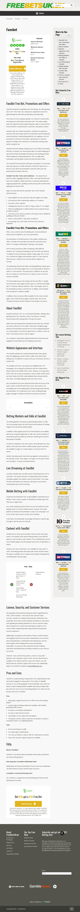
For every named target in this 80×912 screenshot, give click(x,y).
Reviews (17, 19)
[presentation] (10, 407)
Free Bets (9, 19)
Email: (43, 870)
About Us (9, 845)
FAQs (61, 84)
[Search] (71, 5)
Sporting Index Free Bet (30, 846)
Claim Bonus (15, 68)
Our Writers (9, 848)
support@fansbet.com (35, 666)
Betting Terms (10, 842)
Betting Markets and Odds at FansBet (64, 57)
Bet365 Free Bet (28, 838)
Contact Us (9, 851)
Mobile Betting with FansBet (63, 67)
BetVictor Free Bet (29, 841)
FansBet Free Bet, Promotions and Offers (64, 42)
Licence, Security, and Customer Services (64, 77)
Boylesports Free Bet (30, 843)
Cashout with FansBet (63, 72)
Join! (63, 115)
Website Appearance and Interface (64, 51)
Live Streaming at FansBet (64, 63)
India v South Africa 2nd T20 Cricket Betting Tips (63, 370)
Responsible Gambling (12, 854)
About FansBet (63, 47)
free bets (20, 178)
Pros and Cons (63, 81)
